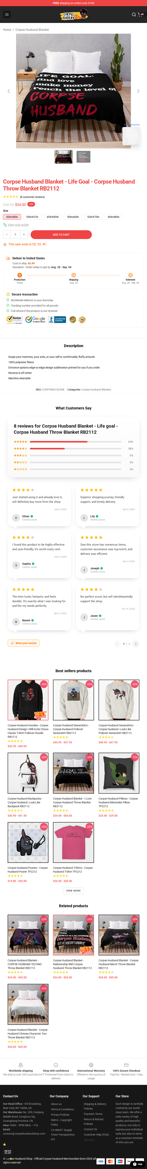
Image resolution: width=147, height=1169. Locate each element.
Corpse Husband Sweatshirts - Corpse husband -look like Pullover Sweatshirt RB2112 (117, 729)
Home (7, 30)
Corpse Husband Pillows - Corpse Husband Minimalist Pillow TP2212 (118, 802)
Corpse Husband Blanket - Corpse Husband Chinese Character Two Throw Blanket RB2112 (27, 1033)
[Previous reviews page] (117, 643)
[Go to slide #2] (83, 157)
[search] (134, 14)
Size (5, 210)
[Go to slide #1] (63, 157)
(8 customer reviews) (32, 196)
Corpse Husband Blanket (32, 30)
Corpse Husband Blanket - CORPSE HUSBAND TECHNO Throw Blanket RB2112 (25, 964)
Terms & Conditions (62, 1109)
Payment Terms (93, 1113)
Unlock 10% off (7, 1152)
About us (56, 1104)
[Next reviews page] (135, 643)
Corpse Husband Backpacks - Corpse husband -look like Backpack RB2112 (25, 802)
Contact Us (90, 1129)
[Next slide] (138, 91)
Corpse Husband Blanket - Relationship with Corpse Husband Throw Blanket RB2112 (72, 964)
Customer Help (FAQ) (96, 1134)
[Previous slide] (9, 91)
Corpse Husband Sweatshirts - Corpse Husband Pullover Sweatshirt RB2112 (71, 729)
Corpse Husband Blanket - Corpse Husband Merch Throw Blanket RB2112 (118, 964)
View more (73, 890)
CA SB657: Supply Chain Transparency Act (63, 1134)
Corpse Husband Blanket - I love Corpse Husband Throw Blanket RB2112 (72, 802)
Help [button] (140, 1164)
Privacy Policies (60, 1114)
